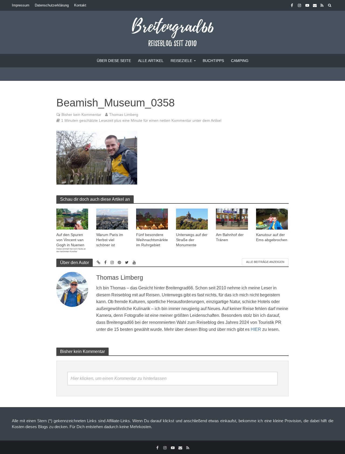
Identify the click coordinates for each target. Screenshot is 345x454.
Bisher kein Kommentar (81, 114)
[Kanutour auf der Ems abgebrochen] (272, 218)
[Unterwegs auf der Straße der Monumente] (192, 218)
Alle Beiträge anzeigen (265, 262)
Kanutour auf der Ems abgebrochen (271, 237)
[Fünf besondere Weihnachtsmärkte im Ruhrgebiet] (152, 218)
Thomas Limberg (123, 114)
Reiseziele (181, 60)
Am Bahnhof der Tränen (230, 237)
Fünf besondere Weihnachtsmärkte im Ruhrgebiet (152, 240)
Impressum (20, 5)
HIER (256, 329)
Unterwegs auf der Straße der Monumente (192, 240)
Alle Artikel (151, 60)
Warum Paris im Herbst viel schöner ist (109, 240)
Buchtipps (213, 60)
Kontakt (80, 5)
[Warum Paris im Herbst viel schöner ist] (112, 218)
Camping (240, 60)
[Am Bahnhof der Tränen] (232, 218)
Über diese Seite (114, 60)
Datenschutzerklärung (52, 5)
